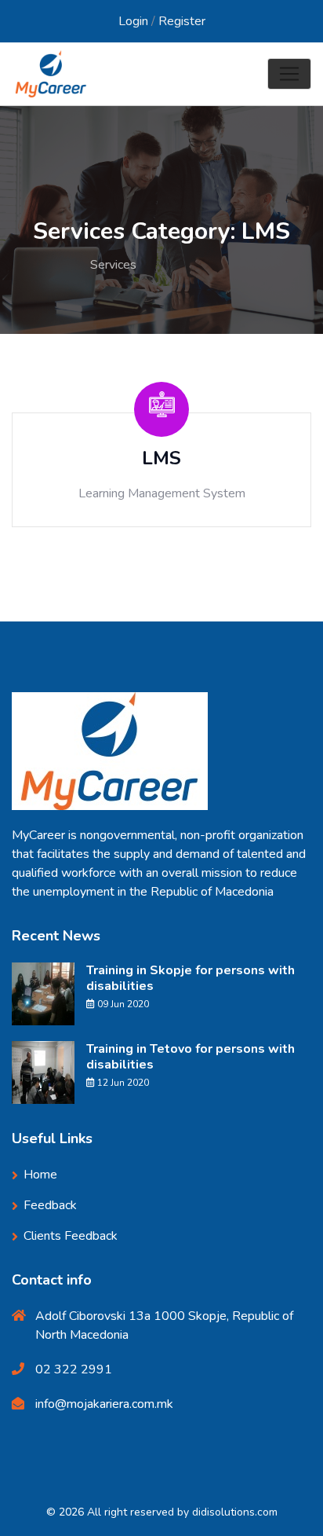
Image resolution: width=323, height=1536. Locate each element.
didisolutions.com (235, 1512)
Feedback (50, 1205)
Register (181, 21)
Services (113, 264)
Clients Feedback (71, 1236)
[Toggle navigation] (289, 74)
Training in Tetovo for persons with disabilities (190, 1056)
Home (47, 264)
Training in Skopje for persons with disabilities (190, 978)
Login (133, 21)
